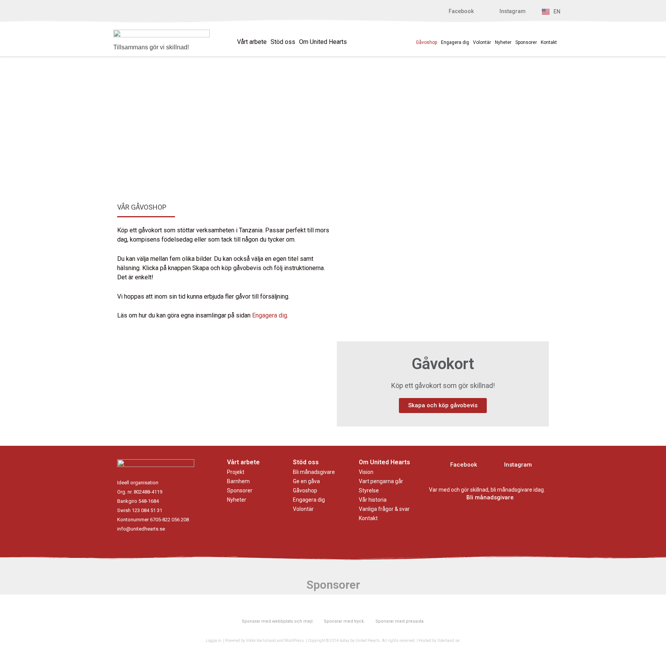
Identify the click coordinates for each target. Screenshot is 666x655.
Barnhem (238, 481)
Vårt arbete (252, 41)
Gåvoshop (426, 42)
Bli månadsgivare (314, 472)
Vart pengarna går (381, 481)
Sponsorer (526, 42)
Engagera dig (455, 42)
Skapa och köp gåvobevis (443, 405)
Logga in (213, 640)
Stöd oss (283, 41)
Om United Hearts (323, 41)
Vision (366, 472)
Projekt (235, 472)
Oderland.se (448, 640)
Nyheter (503, 42)
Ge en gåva (306, 481)
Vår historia (373, 500)
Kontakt (549, 42)
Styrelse (369, 490)
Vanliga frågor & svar (384, 509)
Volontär (482, 42)
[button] (457, 11)
